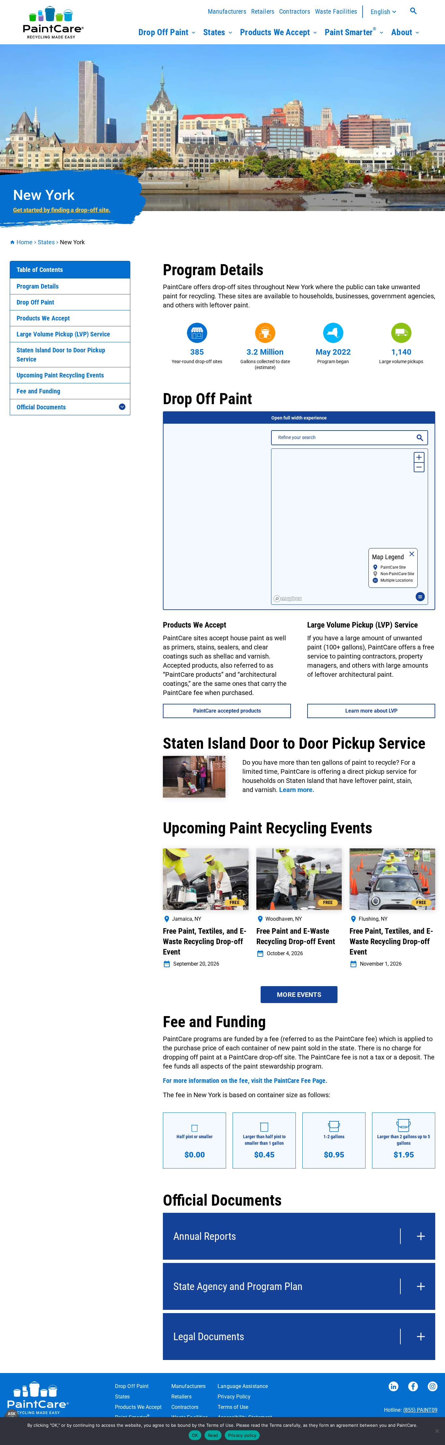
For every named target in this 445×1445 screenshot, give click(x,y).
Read (213, 1435)
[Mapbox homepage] (287, 598)
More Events (299, 995)
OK (195, 1435)
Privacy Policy (234, 1397)
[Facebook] (413, 1387)
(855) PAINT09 (420, 1410)
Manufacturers (227, 11)
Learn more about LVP (371, 711)
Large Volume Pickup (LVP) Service (63, 334)
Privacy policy (242, 1435)
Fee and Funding (38, 391)
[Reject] (437, 1431)
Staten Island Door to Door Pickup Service (61, 354)
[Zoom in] (419, 457)
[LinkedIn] (393, 1387)
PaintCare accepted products (227, 711)
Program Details (38, 286)
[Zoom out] (419, 467)
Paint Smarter (350, 31)
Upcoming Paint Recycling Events (60, 375)
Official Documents (41, 407)
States (214, 32)
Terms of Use (233, 1407)
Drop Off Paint (163, 32)
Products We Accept (275, 32)
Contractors (294, 11)
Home (25, 242)
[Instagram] (433, 1387)
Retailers (262, 11)
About (401, 32)
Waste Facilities (336, 11)
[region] (349, 527)
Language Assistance (243, 1386)
